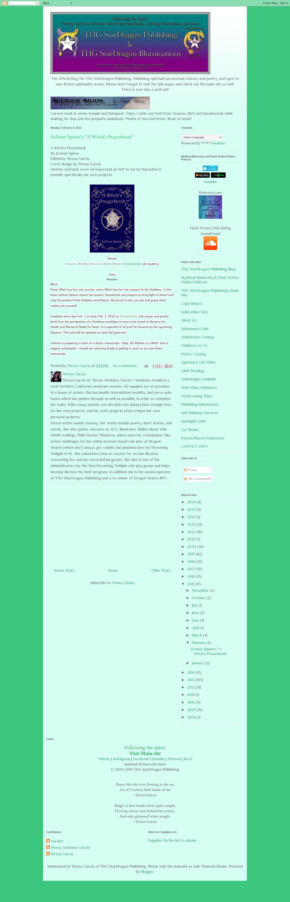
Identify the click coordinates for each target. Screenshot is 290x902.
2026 (192, 502)
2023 (192, 524)
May (196, 620)
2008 (192, 717)
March (197, 635)
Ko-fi (188, 759)
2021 (191, 539)
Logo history (191, 303)
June (196, 613)
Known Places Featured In (202, 438)
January (198, 663)
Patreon (174, 759)
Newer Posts (64, 570)
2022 (192, 532)
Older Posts (160, 570)
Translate (217, 143)
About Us (188, 320)
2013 (191, 680)
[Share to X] (162, 366)
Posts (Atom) (123, 583)
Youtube (210, 182)
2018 (191, 561)
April (196, 628)
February (199, 643)
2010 (191, 702)
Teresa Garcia (62, 854)
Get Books (190, 430)
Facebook (141, 759)
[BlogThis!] (158, 366)
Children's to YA (194, 345)
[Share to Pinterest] (171, 366)
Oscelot (57, 841)
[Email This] (154, 366)
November (201, 590)
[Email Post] (145, 366)
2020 (192, 547)
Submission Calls (194, 329)
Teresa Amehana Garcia (70, 847)
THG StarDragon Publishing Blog (208, 269)
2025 (192, 509)
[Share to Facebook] (167, 366)
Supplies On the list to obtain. (172, 840)
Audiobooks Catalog (197, 337)
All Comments (199, 479)
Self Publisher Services (199, 413)
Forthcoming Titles (196, 396)
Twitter (104, 759)
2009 (192, 710)
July (195, 605)
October (199, 598)
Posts (192, 470)
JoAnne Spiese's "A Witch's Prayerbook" (92, 137)
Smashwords (132, 263)
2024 (192, 517)
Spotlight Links (193, 421)
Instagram (121, 759)
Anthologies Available (198, 379)
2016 (191, 576)
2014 (191, 672)
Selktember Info (194, 312)
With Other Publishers (199, 387)
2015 (191, 584)
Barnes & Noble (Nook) (105, 263)
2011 (191, 695)
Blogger (147, 872)
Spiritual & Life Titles (198, 362)
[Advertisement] (112, 524)
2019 (191, 554)
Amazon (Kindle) (77, 263)
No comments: (125, 366)
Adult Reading (192, 371)
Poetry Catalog (193, 354)
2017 (191, 569)
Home (113, 570)
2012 (191, 687)
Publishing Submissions (200, 404)
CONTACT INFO (194, 446)
